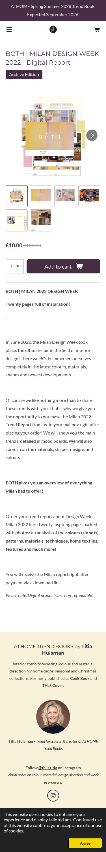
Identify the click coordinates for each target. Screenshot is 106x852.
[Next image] (92, 135)
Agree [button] (85, 843)
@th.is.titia (47, 767)
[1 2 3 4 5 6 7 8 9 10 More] (15, 266)
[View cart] (97, 29)
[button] (17, 196)
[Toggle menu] (9, 29)
